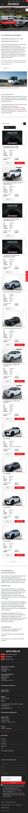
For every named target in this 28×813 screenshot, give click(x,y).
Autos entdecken (9, 22)
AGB (13, 804)
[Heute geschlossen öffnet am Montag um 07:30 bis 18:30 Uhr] (27, 9)
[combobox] (21, 127)
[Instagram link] (16, 1)
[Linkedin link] (14, 1)
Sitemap (2, 802)
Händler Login (19, 804)
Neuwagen (3, 739)
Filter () (7, 127)
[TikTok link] (19, 1)
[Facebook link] (11, 1)
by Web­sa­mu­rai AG (5, 807)
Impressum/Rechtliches (6, 804)
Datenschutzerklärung (19, 791)
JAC (5, 68)
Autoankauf (3, 746)
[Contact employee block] (27, 277)
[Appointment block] (27, 280)
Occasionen (3, 741)
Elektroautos (3, 743)
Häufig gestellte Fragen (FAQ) (7, 750)
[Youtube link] (9, 1)
